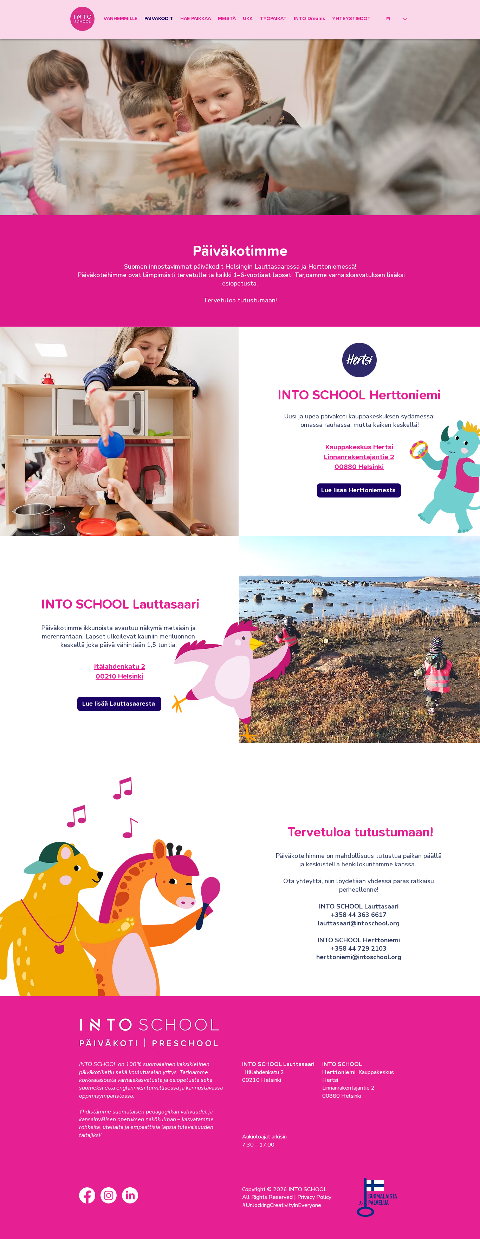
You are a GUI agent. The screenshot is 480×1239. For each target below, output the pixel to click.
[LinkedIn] (130, 1195)
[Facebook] (87, 1195)
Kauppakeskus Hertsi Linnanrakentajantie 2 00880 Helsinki (359, 457)
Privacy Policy (314, 1197)
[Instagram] (108, 1195)
